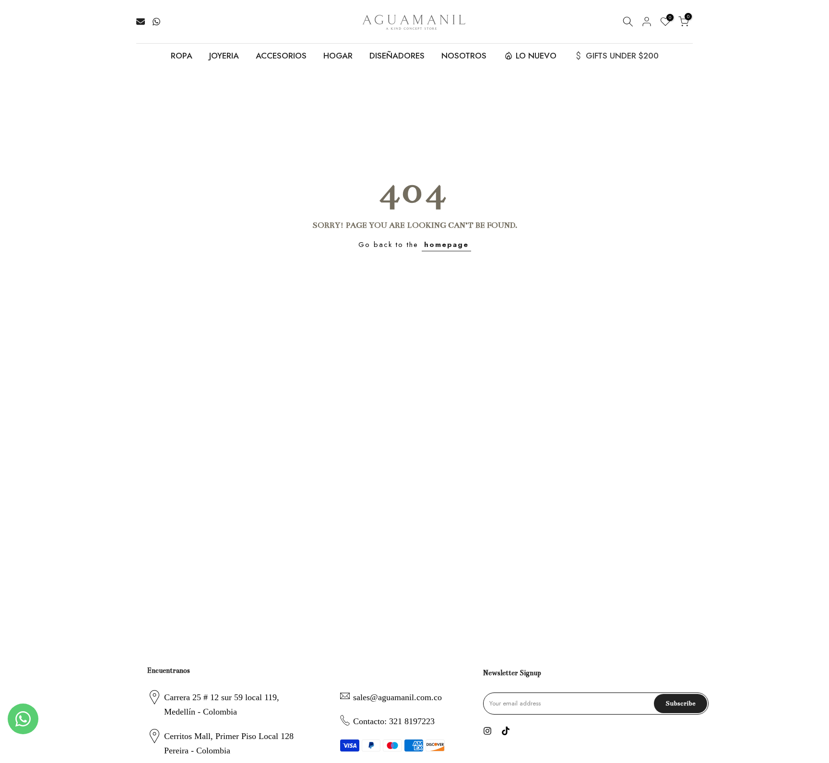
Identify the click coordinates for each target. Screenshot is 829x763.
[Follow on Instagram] (487, 731)
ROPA (181, 55)
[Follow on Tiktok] (505, 731)
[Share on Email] (140, 21)
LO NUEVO (536, 55)
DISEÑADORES (397, 55)
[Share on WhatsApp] (156, 21)
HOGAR (338, 55)
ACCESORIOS (281, 55)
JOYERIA (224, 55)
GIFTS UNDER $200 (622, 55)
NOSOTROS (463, 55)
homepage (446, 244)
